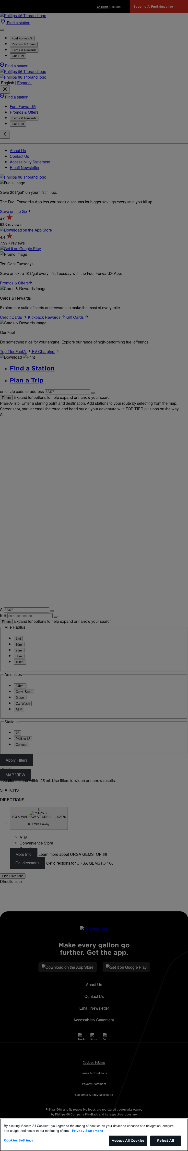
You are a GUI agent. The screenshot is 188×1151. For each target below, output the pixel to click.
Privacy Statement (87, 1131)
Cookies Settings (18, 1140)
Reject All (165, 1140)
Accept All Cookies (128, 1140)
